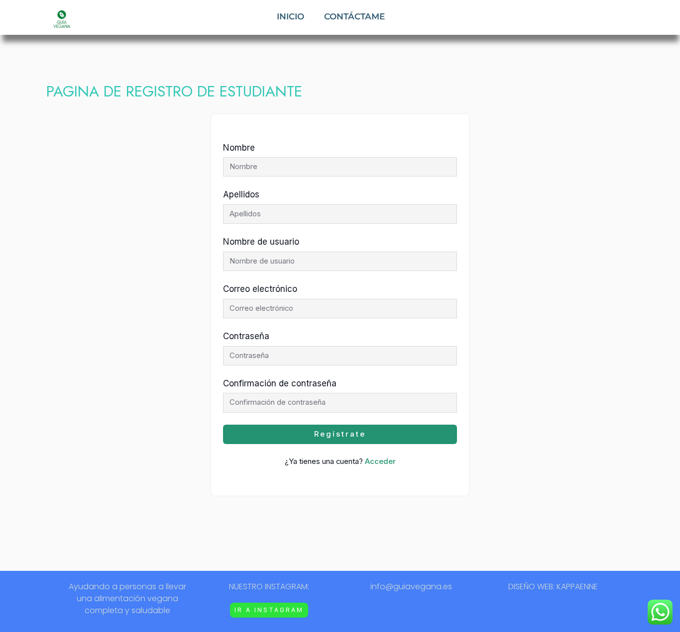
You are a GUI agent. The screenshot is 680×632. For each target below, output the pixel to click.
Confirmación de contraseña (280, 383)
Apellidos (241, 194)
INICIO (290, 16)
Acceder (380, 461)
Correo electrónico (260, 289)
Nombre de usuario (261, 242)
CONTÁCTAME (354, 16)
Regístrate (340, 434)
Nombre (239, 148)
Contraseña (246, 336)
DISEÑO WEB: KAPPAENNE (553, 586)
